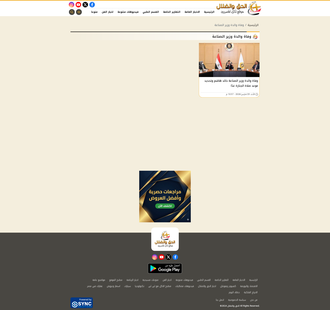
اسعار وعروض (113, 286)
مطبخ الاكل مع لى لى (159, 286)
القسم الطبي (151, 12)
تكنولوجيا (139, 286)
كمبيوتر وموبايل (228, 286)
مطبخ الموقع (115, 280)
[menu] (79, 12)
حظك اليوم (234, 292)
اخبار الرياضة (132, 280)
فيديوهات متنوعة (128, 12)
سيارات (127, 286)
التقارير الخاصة (171, 12)
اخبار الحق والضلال (207, 286)
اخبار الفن (107, 12)
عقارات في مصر (95, 286)
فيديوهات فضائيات (184, 286)
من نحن (253, 300)
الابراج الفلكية (250, 292)
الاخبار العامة (192, 12)
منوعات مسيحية (150, 280)
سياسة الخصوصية (237, 300)
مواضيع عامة (98, 280)
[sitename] (165, 239)
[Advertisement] (165, 145)
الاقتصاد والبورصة (248, 286)
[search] (72, 12)
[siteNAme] (239, 8)
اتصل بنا (220, 300)
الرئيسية (209, 12)
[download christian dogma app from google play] (165, 268)
